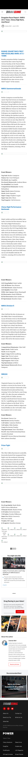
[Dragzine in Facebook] (4, 708)
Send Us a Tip (7, 717)
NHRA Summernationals (11, 88)
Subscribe (20, 611)
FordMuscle (6, 750)
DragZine (5, 746)
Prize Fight (5, 445)
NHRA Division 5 (7, 305)
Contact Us (18, 713)
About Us (5, 713)
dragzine (5, 585)
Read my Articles (14, 664)
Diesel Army (18, 742)
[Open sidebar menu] (2, 12)
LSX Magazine (19, 750)
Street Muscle (19, 754)
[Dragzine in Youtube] (12, 708)
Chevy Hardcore (7, 742)
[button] (14, 93)
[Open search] (25, 12)
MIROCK (4, 374)
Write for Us (18, 717)
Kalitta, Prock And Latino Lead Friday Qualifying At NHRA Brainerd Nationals (14, 572)
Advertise (6, 721)
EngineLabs (18, 746)
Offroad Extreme (8, 754)
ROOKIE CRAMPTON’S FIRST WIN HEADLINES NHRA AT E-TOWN (12, 53)
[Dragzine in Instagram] (8, 708)
